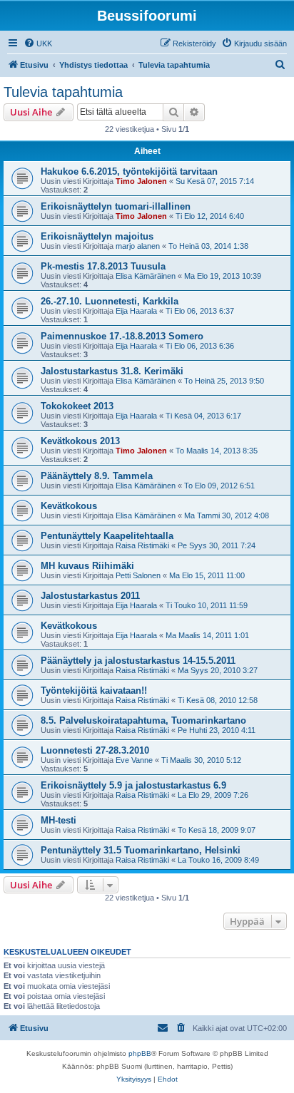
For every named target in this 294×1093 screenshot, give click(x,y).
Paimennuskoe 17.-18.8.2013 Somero (122, 336)
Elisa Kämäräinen (146, 276)
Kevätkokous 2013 (80, 441)
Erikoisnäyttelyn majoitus (97, 236)
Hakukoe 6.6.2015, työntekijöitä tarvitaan (129, 171)
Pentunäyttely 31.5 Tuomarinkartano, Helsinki (140, 850)
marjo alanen (138, 246)
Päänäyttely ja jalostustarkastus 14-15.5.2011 (138, 660)
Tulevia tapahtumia (63, 92)
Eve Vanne (134, 760)
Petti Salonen (138, 575)
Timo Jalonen (141, 181)
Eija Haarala (136, 311)
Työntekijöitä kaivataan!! (94, 690)
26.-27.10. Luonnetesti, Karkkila (109, 301)
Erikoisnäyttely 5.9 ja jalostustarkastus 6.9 (133, 785)
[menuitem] (38, 43)
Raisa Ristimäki (142, 545)
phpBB (139, 1053)
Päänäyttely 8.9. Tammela (97, 476)
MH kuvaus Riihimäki (87, 565)
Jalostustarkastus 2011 (90, 595)
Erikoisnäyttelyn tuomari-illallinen (116, 206)
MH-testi (58, 820)
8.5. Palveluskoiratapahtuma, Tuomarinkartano (143, 720)
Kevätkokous (69, 506)
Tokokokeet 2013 (77, 406)
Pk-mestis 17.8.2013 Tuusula (103, 266)
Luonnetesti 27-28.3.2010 (95, 750)
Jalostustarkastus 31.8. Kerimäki (112, 371)
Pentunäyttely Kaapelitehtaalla (107, 535)
